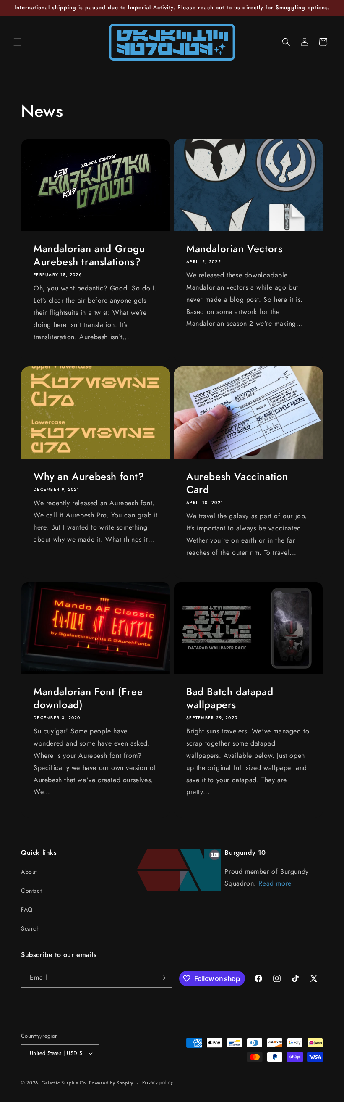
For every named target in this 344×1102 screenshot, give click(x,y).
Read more (274, 883)
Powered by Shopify (111, 1082)
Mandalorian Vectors (234, 248)
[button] (17, 42)
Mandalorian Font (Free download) (88, 698)
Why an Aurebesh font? (89, 476)
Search (30, 928)
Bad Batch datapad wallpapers (229, 698)
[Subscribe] (162, 978)
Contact (31, 890)
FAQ (27, 909)
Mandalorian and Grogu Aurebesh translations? (89, 255)
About (29, 871)
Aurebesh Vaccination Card (237, 483)
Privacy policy (157, 1082)
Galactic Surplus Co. (64, 1082)
